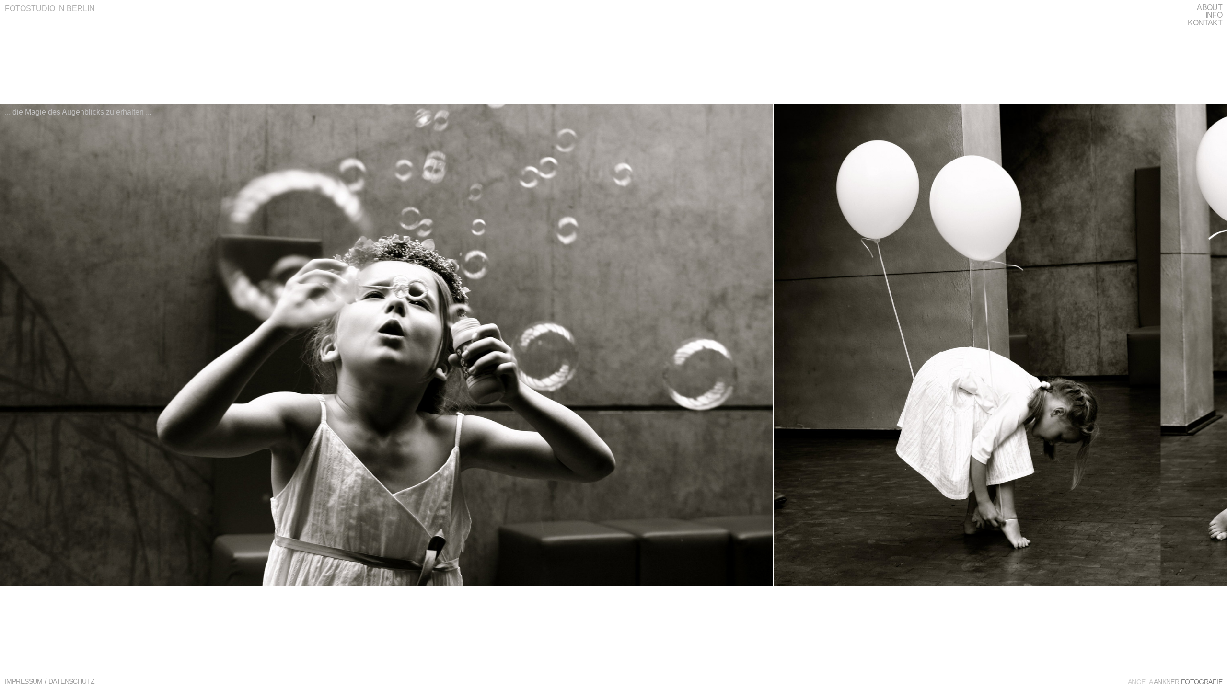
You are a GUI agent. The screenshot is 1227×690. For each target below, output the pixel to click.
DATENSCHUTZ (71, 681)
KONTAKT (1205, 23)
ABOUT (1209, 7)
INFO (1213, 15)
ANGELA (1175, 682)
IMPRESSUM (24, 681)
